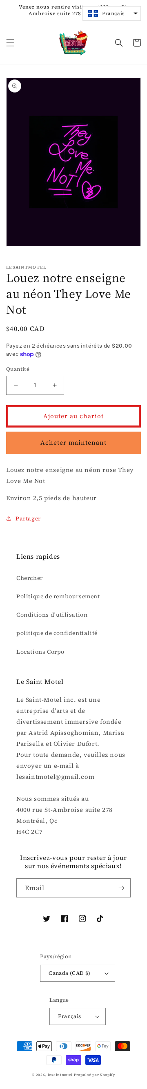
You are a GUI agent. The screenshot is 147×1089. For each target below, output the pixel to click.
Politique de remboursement (58, 596)
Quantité (17, 369)
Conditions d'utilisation (51, 615)
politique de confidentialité (57, 633)
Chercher (29, 578)
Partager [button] (28, 518)
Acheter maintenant (73, 442)
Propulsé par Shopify (94, 1074)
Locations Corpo (40, 652)
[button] (10, 43)
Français (69, 1016)
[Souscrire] (121, 887)
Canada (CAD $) (70, 973)
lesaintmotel (60, 1074)
